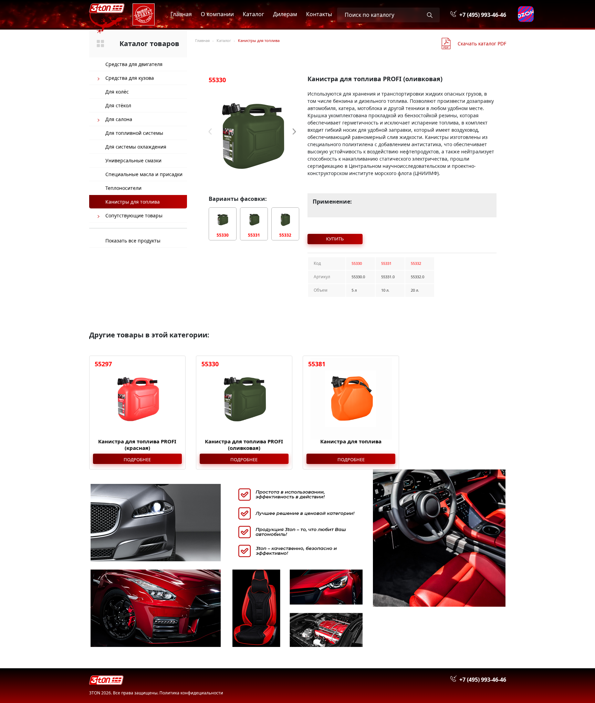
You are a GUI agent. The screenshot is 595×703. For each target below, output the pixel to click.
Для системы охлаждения (135, 146)
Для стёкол (118, 105)
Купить (335, 239)
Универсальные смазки (133, 160)
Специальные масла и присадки (143, 174)
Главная (181, 14)
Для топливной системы (134, 133)
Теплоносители (123, 188)
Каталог (253, 14)
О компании (217, 14)
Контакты (319, 14)
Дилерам (285, 14)
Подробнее (137, 459)
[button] (296, 132)
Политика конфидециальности (191, 693)
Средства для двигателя (134, 64)
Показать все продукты (132, 240)
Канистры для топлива (132, 201)
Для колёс (117, 91)
